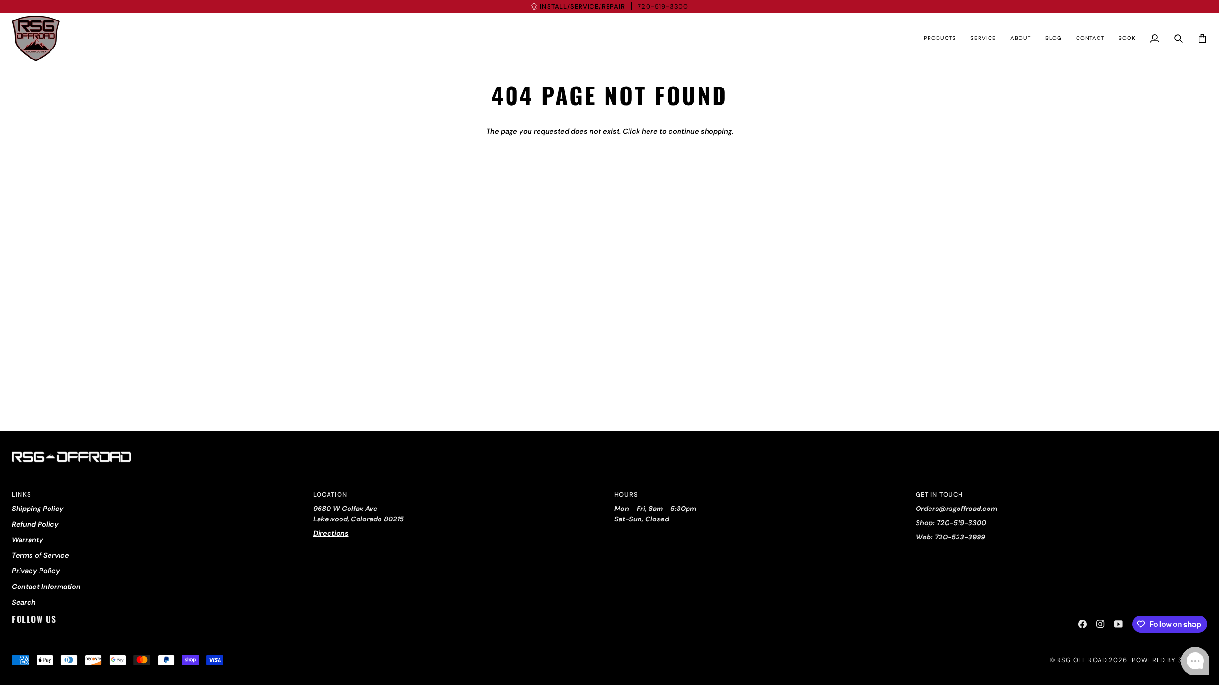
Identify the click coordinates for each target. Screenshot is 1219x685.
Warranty (27, 540)
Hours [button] (626, 494)
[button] (940, 38)
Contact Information (46, 586)
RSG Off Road (1082, 660)
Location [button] (330, 494)
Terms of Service (40, 555)
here (650, 131)
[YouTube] (1118, 624)
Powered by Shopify (1169, 660)
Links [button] (21, 494)
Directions (331, 533)
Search (24, 602)
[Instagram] (1100, 624)
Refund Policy (35, 524)
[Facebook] (1082, 624)
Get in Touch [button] (939, 494)
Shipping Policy (38, 508)
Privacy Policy (36, 571)
